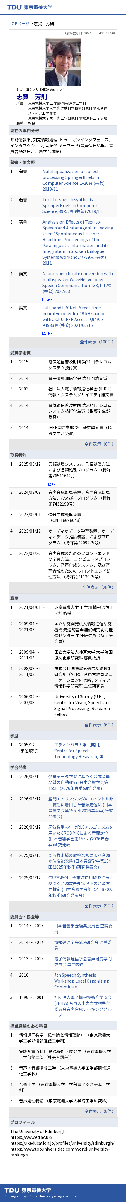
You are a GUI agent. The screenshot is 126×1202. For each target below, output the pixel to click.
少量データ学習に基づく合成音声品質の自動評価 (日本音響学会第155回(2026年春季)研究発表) (79, 782)
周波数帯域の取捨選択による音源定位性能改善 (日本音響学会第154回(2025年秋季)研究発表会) (79, 861)
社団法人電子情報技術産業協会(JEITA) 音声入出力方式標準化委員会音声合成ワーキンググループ (83, 1006)
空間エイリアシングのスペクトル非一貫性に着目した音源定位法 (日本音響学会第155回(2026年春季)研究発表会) (80, 807)
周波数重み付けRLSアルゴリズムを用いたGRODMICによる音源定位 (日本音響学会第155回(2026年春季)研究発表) (80, 835)
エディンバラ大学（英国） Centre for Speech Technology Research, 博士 (80, 750)
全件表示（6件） (100, 444)
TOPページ (19, 23)
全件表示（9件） (100, 906)
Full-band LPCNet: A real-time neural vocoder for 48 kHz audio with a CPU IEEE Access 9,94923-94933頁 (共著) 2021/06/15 (73, 316)
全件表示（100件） (98, 342)
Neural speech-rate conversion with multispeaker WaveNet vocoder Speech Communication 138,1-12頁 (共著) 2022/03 (77, 282)
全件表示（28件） (99, 587)
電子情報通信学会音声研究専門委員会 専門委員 (83, 961)
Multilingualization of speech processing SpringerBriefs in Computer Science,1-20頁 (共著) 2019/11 (73, 180)
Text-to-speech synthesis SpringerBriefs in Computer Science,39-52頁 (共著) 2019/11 (72, 205)
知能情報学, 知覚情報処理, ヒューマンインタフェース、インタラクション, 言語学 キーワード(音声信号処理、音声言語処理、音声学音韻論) (61, 145)
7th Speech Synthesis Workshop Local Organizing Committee (81, 981)
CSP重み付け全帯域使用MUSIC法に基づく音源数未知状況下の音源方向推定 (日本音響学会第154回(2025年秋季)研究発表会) (81, 886)
